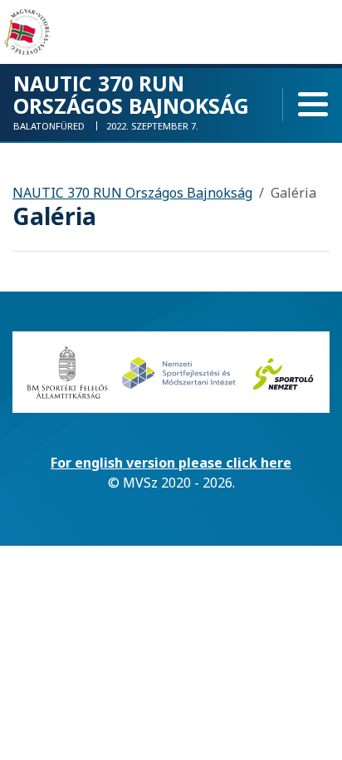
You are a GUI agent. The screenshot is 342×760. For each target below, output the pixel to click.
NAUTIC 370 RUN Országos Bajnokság (132, 193)
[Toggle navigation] (313, 104)
